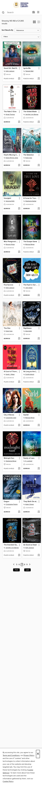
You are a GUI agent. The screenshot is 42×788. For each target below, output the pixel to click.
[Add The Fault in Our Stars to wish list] (38, 295)
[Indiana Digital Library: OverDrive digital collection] (21, 4)
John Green (28, 288)
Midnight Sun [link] (9, 458)
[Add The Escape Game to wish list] (38, 252)
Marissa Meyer (29, 244)
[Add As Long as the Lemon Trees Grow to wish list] (38, 382)
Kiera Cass (28, 158)
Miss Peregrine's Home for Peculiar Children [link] (11, 242)
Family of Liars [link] (28, 458)
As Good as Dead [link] (30, 545)
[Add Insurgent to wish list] (19, 208)
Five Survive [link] (8, 285)
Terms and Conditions (11, 755)
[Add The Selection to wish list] (38, 165)
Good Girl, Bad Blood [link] (11, 68)
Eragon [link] (6, 502)
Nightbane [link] (27, 328)
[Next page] (29, 564)
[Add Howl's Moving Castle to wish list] (19, 165)
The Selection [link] (28, 155)
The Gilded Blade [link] (30, 112)
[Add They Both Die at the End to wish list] (38, 512)
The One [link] (7, 328)
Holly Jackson (10, 71)
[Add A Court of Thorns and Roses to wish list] (19, 382)
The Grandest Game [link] (11, 545)
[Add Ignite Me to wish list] (38, 78)
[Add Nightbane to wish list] (38, 338)
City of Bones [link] (9, 415)
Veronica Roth (10, 201)
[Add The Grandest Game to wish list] (19, 555)
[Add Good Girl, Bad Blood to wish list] (19, 78)
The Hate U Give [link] (10, 112)
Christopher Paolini (12, 504)
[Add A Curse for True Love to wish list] (38, 208)
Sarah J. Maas (10, 374)
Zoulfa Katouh (29, 374)
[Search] (3, 12)
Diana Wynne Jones (12, 158)
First (16, 570)
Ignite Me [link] (27, 68)
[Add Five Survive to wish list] (19, 295)
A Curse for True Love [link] (30, 198)
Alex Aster (28, 331)
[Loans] (34, 12)
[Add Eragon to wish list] (19, 512)
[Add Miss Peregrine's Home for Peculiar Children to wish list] (19, 252)
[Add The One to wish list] (19, 338)
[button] (34, 22)
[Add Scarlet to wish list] (38, 425)
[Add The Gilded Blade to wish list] (38, 122)
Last (27, 570)
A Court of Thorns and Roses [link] (11, 372)
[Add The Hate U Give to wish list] (19, 122)
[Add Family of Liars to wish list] (38, 468)
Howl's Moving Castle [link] (11, 155)
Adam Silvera (29, 504)
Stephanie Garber (30, 201)
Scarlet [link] (26, 415)
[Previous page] (13, 564)
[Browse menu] (38, 12)
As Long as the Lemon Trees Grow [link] (30, 372)
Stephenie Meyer (11, 461)
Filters (6, 37)
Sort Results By (7, 30)
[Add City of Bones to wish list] (19, 425)
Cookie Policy (8, 781)
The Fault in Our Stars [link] (30, 285)
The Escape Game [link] (30, 242)
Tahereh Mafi (29, 71)
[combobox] (16, 12)
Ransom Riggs (10, 244)
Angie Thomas (10, 114)
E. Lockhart (28, 461)
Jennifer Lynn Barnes (31, 114)
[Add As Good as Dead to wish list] (38, 555)
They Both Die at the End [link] (30, 502)
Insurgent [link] (7, 198)
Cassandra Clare (11, 418)
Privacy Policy (29, 755)
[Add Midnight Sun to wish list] (19, 468)
